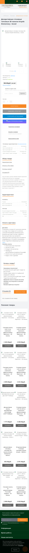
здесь (3, 242)
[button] (12, 2)
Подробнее (20, 545)
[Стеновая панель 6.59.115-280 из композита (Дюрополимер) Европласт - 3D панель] (21, 318)
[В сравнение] (12, 313)
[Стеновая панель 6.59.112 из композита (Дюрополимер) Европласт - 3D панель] (8, 318)
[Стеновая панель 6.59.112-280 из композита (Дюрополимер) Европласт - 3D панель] (21, 358)
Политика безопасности (13, 522)
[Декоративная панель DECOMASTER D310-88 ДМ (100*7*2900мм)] (8, 398)
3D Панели (6, 15)
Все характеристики (22, 143)
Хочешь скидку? (7, 169)
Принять (15, 550)
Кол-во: (5, 99)
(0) (15, 71)
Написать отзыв (20, 292)
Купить (23, 93)
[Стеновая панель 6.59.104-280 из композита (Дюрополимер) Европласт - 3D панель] (21, 398)
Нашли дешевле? (7, 85)
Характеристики (7, 162)
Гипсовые (12, 15)
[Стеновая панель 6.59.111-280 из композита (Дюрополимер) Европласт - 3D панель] (21, 477)
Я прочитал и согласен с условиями (13, 523)
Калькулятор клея (13, 138)
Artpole (13, 75)
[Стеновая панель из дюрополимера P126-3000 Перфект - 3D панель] (8, 477)
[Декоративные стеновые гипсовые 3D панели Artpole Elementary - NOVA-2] (8, 438)
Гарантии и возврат (14, 126)
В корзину (14, 106)
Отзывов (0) (5, 172)
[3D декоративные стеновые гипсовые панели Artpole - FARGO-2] (21, 438)
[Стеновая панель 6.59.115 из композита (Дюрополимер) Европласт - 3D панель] (8, 358)
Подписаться (23, 519)
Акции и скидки (13, 132)
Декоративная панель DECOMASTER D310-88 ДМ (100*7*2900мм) (7, 411)
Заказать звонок (23, 7)
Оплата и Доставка (8, 165)
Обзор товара (7, 159)
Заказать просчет (14, 111)
